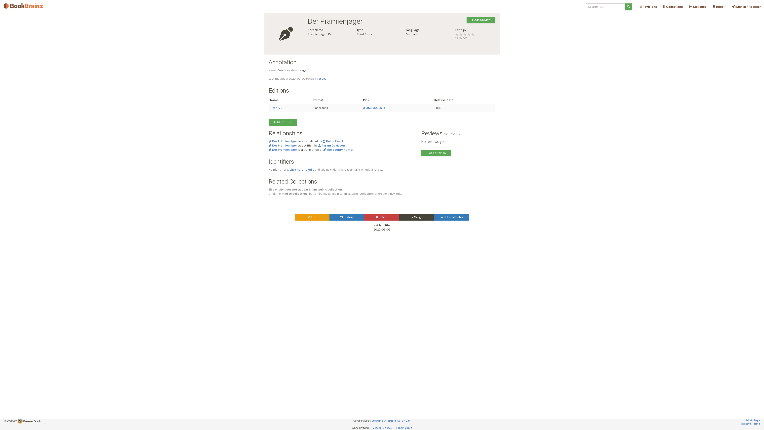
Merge (417, 217)
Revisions (649, 7)
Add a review (482, 20)
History (348, 217)
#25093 (321, 78)
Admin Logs (752, 420)
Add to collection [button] (452, 217)
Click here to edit (301, 169)
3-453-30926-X (374, 108)
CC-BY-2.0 (403, 420)
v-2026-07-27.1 (383, 428)
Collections (674, 7)
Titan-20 (276, 108)
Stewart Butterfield (383, 420)
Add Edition (284, 122)
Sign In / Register (748, 7)
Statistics (699, 7)
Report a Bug (404, 428)
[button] (719, 7)
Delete (382, 217)
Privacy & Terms (750, 423)
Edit (313, 217)
